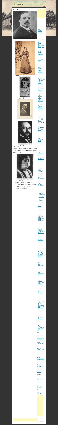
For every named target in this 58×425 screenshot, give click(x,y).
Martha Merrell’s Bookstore (40, 174)
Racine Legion (39, 249)
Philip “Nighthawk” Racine (40, 216)
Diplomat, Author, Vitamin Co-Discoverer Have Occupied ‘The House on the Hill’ (41, 197)
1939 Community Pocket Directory (41, 39)
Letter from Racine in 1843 (40, 168)
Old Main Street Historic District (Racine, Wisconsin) (40, 349)
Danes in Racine (39, 95)
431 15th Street (39, 42)
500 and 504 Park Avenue (40, 44)
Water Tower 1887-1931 (40, 308)
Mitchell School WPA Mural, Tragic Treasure (41, 183)
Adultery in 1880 (39, 49)
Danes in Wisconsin (40, 96)
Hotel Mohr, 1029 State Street (41, 148)
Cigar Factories (39, 83)
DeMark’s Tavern (39, 99)
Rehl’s (38, 263)
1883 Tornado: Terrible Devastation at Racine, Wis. (41, 193)
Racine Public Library (40, 252)
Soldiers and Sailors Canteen (41, 282)
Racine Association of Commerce (41, 231)
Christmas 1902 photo (40, 81)
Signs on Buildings (40, 281)
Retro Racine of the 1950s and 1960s (41, 364)
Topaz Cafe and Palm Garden (41, 298)
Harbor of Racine (39, 140)
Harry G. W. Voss (39, 142)
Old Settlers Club (39, 206)
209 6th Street (39, 40)
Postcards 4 (39, 227)
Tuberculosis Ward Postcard (41, 301)
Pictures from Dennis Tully (40, 219)
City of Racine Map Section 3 (41, 85)
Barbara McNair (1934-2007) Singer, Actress (41, 60)
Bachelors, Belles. (40, 58)
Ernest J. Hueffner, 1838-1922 (41, 115)
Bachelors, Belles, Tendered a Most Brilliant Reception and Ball (42, 195)
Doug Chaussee (39, 103)
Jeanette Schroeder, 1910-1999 (41, 159)
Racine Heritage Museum (39, 356)
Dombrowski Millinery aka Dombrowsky (40, 101)
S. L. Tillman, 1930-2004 (40, 270)
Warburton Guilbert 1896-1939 (41, 306)
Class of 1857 (39, 87)
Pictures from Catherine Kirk (41, 218)
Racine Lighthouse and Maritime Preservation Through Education (40, 358)
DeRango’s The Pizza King (40, 100)
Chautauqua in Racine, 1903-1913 (41, 79)
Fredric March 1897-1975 (40, 129)
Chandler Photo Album (40, 77)
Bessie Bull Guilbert (40, 65)
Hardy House (39, 141)
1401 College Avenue (40, 31)
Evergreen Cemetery (40, 117)
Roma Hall (39, 269)
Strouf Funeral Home (40, 289)
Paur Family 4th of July (40, 328)
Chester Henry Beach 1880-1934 (41, 80)
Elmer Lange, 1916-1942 (40, 114)
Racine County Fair (40, 239)
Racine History (16, 3)
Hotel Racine (39, 150)
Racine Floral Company (40, 241)
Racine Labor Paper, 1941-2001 (41, 248)
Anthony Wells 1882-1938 (40, 54)
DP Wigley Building (40, 106)
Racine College (39, 235)
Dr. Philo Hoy (39, 326)
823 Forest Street (39, 46)
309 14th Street (39, 41)
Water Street (39, 307)
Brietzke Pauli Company (40, 72)
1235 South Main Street (40, 27)
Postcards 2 (39, 225)
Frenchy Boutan (39, 130)
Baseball (39, 61)
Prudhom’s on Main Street (40, 230)
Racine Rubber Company (40, 254)
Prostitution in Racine (40, 229)
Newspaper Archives (40, 191)
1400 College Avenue (40, 30)
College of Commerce (40, 90)
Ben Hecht (39, 64)
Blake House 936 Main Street (41, 68)
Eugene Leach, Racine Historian (41, 116)
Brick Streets (39, 71)
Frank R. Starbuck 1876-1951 (41, 127)
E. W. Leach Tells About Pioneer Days (41, 199)
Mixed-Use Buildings (40, 184)
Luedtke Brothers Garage (40, 170)
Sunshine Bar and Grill (40, 292)
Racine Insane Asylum (40, 247)
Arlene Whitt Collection (40, 55)
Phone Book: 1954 (40, 217)
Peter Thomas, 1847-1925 (40, 215)
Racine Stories (39, 256)
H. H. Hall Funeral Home (40, 139)
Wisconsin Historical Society (40, 393)
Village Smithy (39, 304)
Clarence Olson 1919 (40, 86)
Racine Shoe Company (40, 255)
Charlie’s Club (39, 78)
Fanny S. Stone (39, 120)
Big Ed (38, 66)
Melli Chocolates (39, 175)
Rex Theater (39, 264)
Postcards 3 (39, 226)
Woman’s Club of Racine (40, 319)
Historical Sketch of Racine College (40, 338)
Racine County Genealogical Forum (40, 354)
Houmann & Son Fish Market (41, 153)
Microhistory (39, 177)
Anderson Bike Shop (40, 53)
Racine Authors (39, 232)
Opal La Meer (39, 207)
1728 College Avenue (40, 38)
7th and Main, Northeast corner (41, 45)
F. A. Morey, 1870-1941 (40, 119)
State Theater (39, 287)
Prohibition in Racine (40, 228)
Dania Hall (39, 97)
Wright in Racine (39, 370)
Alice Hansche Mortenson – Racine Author (40, 51)
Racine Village (39, 329)
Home (38, 330)
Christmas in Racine (40, 82)
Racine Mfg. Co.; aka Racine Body (40, 359)
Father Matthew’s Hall (40, 121)
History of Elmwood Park (39, 339)
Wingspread (39, 316)
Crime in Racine (39, 93)
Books (38, 69)
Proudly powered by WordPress (41, 421)
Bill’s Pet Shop (39, 67)
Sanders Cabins (39, 274)
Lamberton (39, 167)
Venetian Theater (39, 303)
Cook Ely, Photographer (40, 92)
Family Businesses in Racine (40, 335)
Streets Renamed (39, 288)
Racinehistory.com (39, 362)
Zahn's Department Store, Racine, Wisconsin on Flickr (40, 372)
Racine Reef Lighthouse (40, 253)
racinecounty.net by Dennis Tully (40, 361)
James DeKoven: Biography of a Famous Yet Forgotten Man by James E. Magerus (41, 158)
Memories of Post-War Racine (41, 176)
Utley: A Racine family (40, 302)
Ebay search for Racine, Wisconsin (40, 334)
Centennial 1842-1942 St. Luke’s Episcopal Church (41, 76)
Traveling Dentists (40, 299)
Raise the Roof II (39, 363)
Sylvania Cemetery (39, 365)
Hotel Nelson (39, 149)
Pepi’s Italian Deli (39, 213)
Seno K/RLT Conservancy (39, 386)
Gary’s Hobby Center (40, 131)
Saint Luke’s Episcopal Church (41, 273)
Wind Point (39, 315)
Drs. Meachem (39, 107)
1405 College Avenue (40, 32)
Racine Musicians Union (40, 251)
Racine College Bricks (40, 236)
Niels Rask (39, 203)
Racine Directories (39, 355)
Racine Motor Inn (39, 250)
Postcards (39, 224)
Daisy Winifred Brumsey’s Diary (41, 94)
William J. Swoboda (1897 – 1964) (41, 314)
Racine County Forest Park (40, 240)
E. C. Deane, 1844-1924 (40, 108)
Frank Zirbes (39, 128)
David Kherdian (39, 98)
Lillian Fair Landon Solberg (40, 169)
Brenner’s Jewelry (40, 70)
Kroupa (38, 166)
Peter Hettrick (39, 214)
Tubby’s (39, 300)
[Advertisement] (41, 13)
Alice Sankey (39, 52)
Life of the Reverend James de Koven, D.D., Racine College (40, 348)
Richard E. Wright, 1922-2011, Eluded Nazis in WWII (41, 265)
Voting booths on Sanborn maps (41, 305)
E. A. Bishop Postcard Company (41, 327)
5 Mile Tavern (39, 43)
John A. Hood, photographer (41, 160)
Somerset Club (39, 283)
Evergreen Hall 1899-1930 (40, 118)
